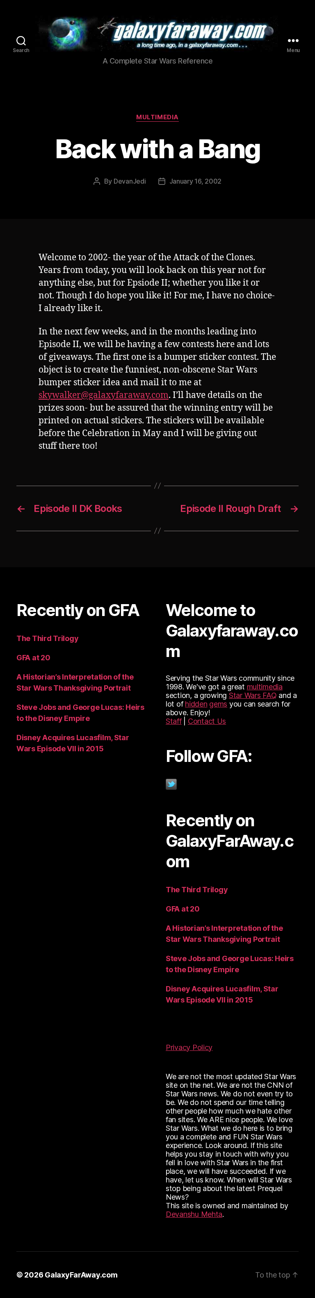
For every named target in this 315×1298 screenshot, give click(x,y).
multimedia (265, 686)
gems (218, 704)
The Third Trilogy (47, 638)
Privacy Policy (189, 1047)
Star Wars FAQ (253, 695)
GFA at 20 (33, 657)
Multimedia (157, 117)
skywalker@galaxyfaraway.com (104, 395)
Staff (174, 721)
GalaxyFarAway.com (81, 1275)
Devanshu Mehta (194, 1214)
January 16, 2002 (195, 181)
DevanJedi (130, 181)
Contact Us (207, 721)
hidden (196, 704)
